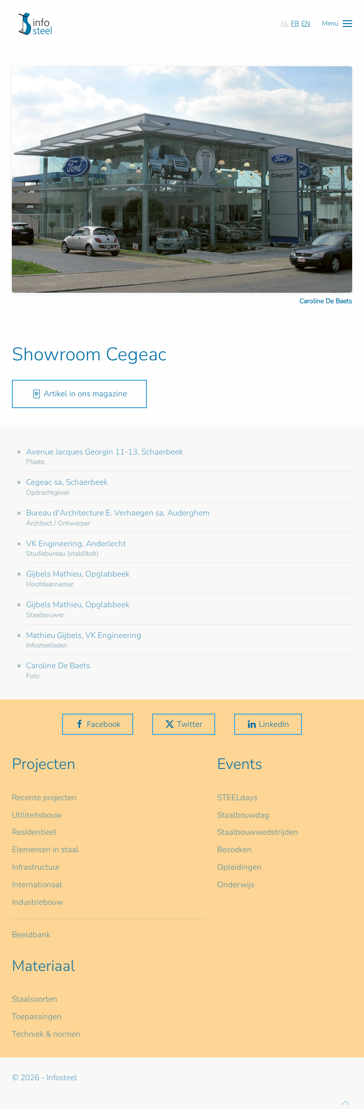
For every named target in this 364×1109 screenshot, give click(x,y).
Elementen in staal (45, 849)
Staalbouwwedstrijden (257, 832)
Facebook (103, 724)
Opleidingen (239, 867)
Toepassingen (37, 1016)
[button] (337, 23)
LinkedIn (274, 724)
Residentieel (34, 832)
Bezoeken (234, 849)
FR (295, 23)
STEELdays (237, 797)
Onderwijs (236, 884)
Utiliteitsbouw (37, 815)
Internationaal (37, 884)
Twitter (189, 724)
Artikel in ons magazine (85, 393)
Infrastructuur (36, 867)
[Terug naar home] (35, 23)
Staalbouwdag (243, 815)
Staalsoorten (34, 999)
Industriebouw (37, 902)
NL (285, 23)
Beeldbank (31, 934)
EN (305, 23)
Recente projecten (44, 797)
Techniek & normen (46, 1034)
